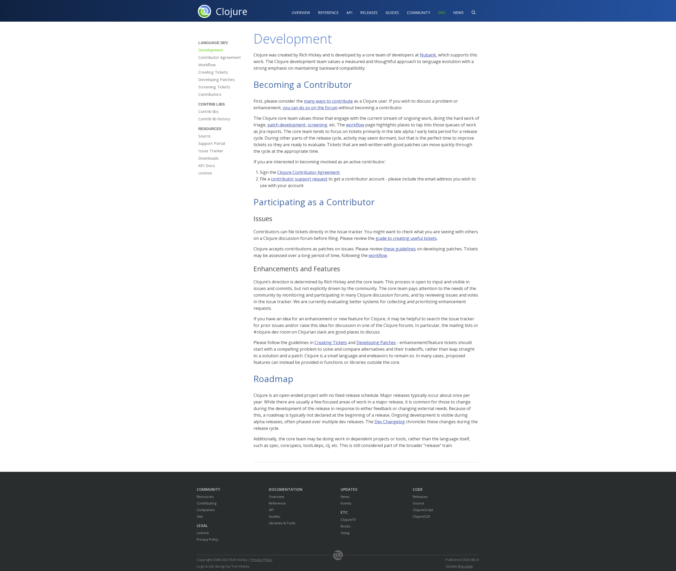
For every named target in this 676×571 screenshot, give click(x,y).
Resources (205, 496)
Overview (301, 12)
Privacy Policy (207, 539)
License (205, 172)
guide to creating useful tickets (406, 238)
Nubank (428, 55)
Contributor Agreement (219, 57)
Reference (277, 503)
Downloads (208, 158)
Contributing (206, 503)
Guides (392, 12)
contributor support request (299, 179)
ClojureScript (423, 509)
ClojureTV (348, 519)
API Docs (206, 165)
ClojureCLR (421, 516)
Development (210, 50)
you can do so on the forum (310, 108)
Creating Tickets (213, 72)
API (349, 12)
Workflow (207, 64)
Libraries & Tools (282, 523)
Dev (441, 12)
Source (204, 136)
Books (346, 526)
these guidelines (399, 249)
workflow (355, 125)
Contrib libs (208, 111)
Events (346, 503)
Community (418, 12)
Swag (345, 532)
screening (317, 125)
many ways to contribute (328, 101)
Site (200, 516)
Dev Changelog (389, 422)
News (458, 12)
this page (465, 566)
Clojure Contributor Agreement (308, 172)
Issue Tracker (210, 150)
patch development (286, 125)
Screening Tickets (214, 86)
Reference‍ (328, 12)
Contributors (209, 94)
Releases (369, 12)
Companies (206, 509)
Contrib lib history (214, 118)
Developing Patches (216, 79)
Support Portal (211, 143)
